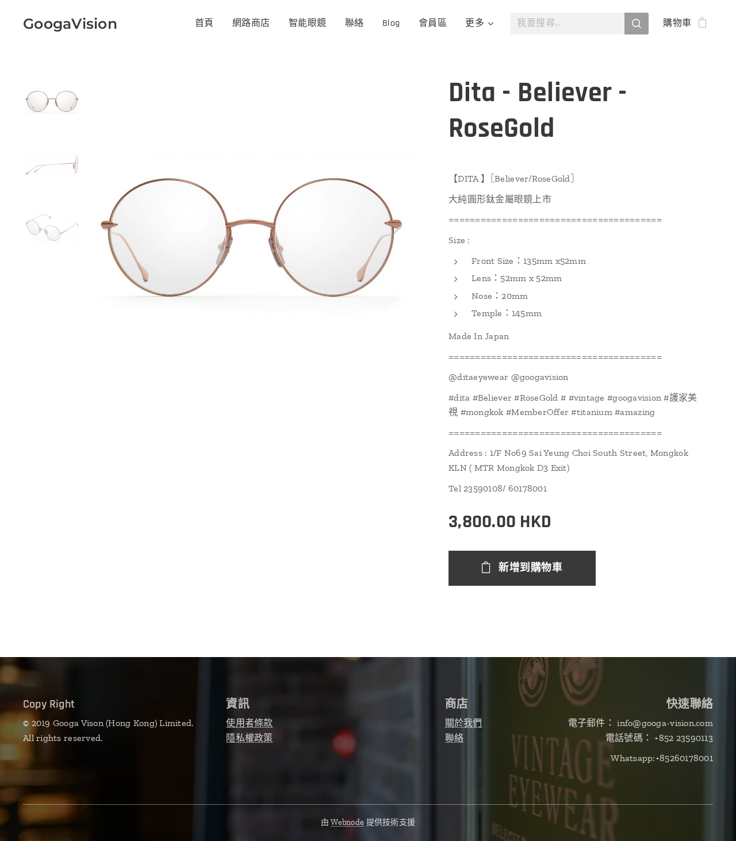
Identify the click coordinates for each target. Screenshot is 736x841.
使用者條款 (249, 722)
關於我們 (463, 722)
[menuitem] (207, 23)
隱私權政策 (249, 737)
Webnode (347, 822)
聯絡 (454, 737)
